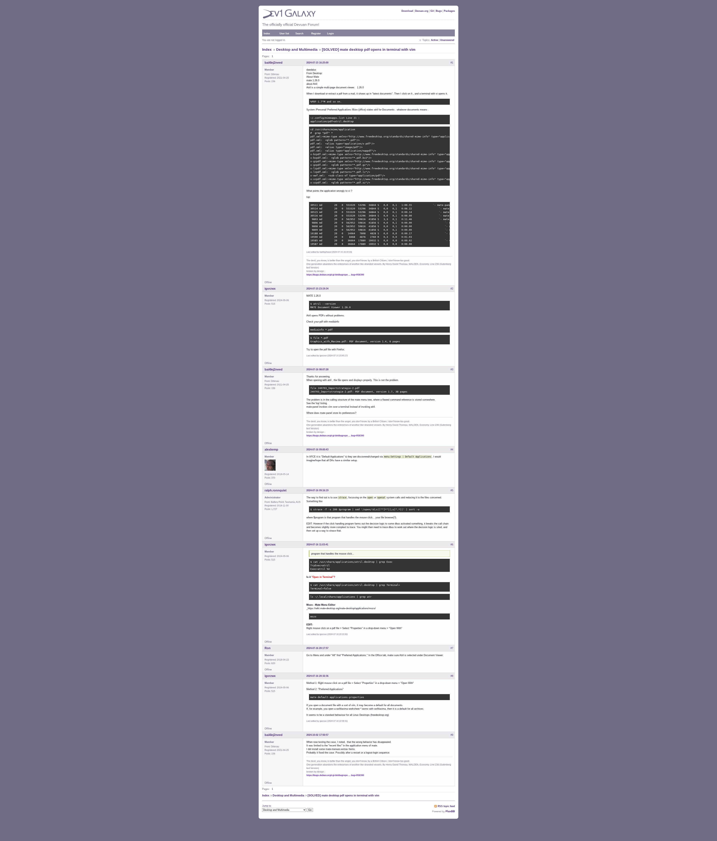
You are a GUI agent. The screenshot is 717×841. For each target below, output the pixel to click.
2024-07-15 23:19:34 (317, 288)
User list (284, 33)
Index (267, 33)
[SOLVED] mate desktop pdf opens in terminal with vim (368, 50)
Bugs (439, 11)
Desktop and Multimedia (297, 50)
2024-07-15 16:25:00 (317, 62)
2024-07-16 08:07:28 (317, 369)
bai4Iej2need (274, 62)
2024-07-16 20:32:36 (317, 676)
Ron (268, 648)
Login (330, 33)
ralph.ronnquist (275, 490)
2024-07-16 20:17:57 (317, 648)
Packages (449, 11)
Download (407, 11)
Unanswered (447, 40)
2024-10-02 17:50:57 (317, 734)
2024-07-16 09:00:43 (317, 449)
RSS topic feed (446, 806)
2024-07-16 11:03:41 (317, 544)
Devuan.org (421, 11)
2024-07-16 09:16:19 (317, 490)
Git (432, 11)
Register (316, 33)
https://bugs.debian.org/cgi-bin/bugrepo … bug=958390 (335, 274)
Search (299, 33)
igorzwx (270, 288)
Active (434, 40)
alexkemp (271, 449)
